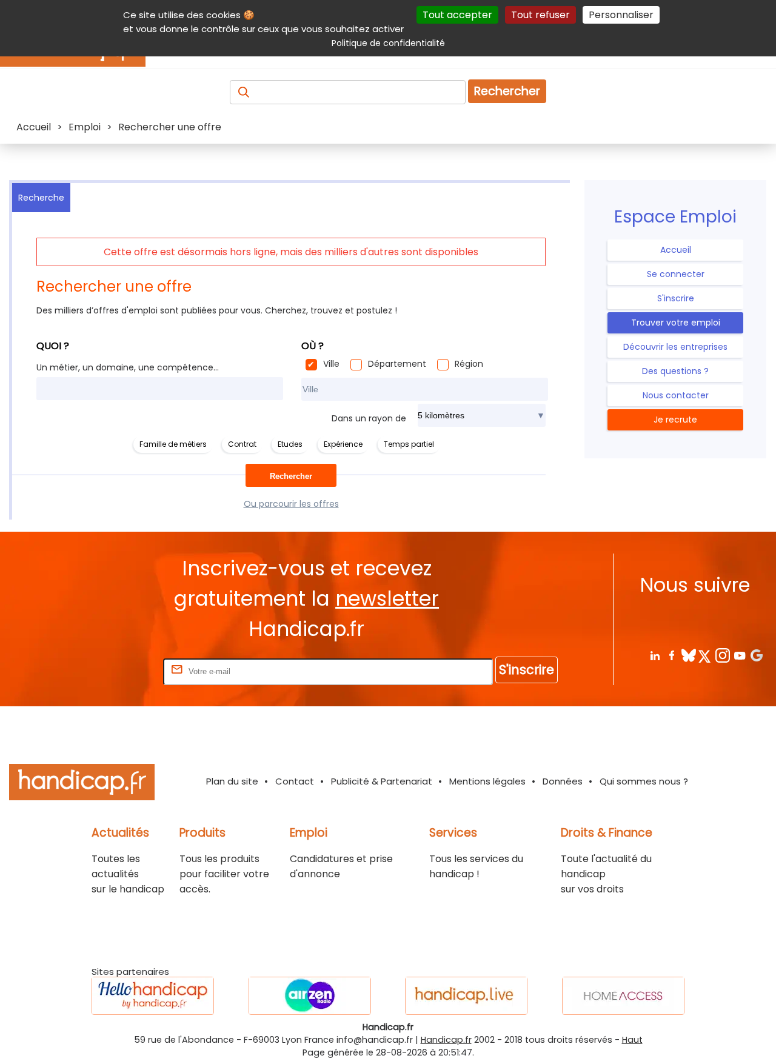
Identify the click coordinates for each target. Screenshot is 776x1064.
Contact (294, 781)
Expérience (343, 444)
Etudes (290, 444)
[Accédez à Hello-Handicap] (153, 996)
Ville (331, 364)
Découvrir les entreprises (675, 347)
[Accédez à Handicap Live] (466, 996)
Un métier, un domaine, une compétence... (127, 367)
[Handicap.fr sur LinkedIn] (654, 655)
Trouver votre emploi (675, 322)
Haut (632, 1040)
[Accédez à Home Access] (623, 996)
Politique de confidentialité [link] (388, 43)
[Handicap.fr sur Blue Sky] (688, 655)
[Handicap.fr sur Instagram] (722, 655)
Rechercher (507, 91)
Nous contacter (676, 395)
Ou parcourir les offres (291, 504)
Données (563, 781)
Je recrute (675, 419)
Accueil (675, 250)
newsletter (387, 598)
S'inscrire (675, 298)
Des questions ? (675, 371)
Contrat (242, 444)
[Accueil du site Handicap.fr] (82, 784)
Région (469, 364)
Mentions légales (487, 781)
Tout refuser (540, 15)
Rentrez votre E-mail (112, 671)
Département (397, 364)
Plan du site (232, 781)
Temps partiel (409, 444)
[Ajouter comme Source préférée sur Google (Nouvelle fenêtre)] (756, 655)
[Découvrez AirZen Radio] (310, 996)
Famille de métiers (173, 444)
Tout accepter (457, 15)
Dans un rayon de (369, 418)
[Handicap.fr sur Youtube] (739, 655)
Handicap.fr (446, 1040)
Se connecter (675, 274)
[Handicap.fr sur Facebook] (671, 655)
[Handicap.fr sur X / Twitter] (705, 655)
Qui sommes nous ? (644, 781)
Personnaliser (621, 15)
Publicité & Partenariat (381, 781)
